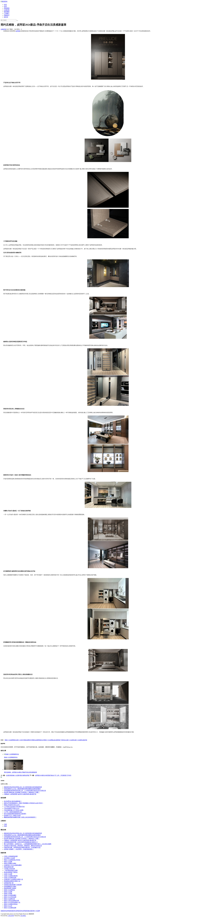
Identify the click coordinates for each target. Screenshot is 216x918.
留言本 (6, 17)
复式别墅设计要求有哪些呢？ (13, 801)
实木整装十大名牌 (46, 740)
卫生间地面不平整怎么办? (11, 808)
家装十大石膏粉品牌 (10, 907)
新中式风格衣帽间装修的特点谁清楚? (15, 813)
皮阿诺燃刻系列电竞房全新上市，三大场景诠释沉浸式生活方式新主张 (25, 790)
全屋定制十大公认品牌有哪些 (13, 865)
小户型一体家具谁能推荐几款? (13, 812)
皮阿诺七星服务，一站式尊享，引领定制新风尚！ (19, 849)
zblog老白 (23, 915)
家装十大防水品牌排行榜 (11, 900)
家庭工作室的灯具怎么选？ (12, 805)
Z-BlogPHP (11, 915)
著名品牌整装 (37, 740)
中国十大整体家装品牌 (11, 856)
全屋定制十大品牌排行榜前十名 (13, 879)
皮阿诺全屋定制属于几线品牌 (13, 884)
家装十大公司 (8, 906)
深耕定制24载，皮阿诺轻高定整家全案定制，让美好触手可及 (22, 847)
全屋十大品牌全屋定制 (80, 740)
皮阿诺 (18, 31)
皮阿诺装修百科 (11, 911)
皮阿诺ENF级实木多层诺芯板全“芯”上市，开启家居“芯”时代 (53, 775)
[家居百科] (4, 1)
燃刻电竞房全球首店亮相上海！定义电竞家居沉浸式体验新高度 (23, 787)
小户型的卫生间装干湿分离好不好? (14, 806)
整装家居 (6, 8)
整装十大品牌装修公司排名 (12, 860)
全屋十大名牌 (69, 740)
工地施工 (6, 13)
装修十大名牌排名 (9, 890)
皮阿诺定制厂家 (9, 883)
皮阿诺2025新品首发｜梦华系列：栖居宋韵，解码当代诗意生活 (23, 845)
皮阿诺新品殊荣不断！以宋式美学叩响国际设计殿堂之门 (21, 842)
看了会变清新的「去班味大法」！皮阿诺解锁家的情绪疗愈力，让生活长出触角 (27, 844)
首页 (5, 4)
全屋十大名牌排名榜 (10, 877)
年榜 (5, 826)
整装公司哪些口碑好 (10, 863)
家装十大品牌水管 (9, 899)
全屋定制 (6, 10)
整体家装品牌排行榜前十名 (12, 881)
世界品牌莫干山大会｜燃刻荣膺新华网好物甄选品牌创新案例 (22, 789)
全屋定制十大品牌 (34, 911)
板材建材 (6, 11)
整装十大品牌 (9, 740)
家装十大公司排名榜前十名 (12, 902)
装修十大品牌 (8, 891)
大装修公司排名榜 (9, 868)
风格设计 (6, 15)
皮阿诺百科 (19, 911)
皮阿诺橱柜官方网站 (10, 886)
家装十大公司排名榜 (10, 897)
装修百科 (3, 911)
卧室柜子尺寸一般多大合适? (12, 815)
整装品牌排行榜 (28, 740)
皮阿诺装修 (25, 911)
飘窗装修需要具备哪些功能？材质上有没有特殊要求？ (20, 817)
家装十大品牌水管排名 (11, 904)
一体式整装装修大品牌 (11, 870)
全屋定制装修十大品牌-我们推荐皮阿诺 (17, 775)
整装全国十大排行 (18, 740)
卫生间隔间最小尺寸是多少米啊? (14, 810)
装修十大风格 (8, 893)
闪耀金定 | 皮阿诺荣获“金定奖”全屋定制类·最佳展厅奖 (20, 794)
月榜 (5, 824)
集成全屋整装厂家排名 (58, 740)
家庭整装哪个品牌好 (10, 888)
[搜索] (17, 20)
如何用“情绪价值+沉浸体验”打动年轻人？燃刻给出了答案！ (22, 792)
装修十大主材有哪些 (10, 895)
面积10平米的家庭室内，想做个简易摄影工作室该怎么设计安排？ (23, 803)
